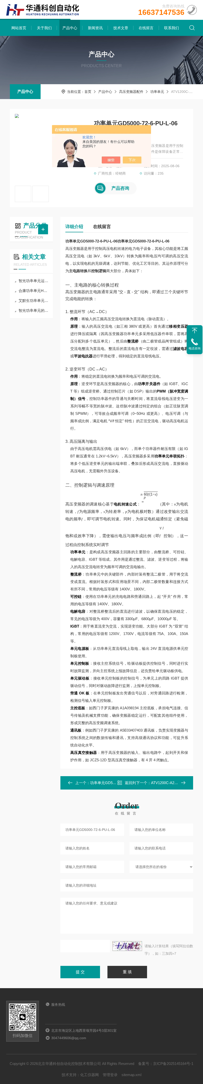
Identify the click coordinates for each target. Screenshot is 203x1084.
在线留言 (146, 28)
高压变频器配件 (131, 92)
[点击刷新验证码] (127, 946)
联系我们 (171, 28)
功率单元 (157, 92)
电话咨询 (195, 348)
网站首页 (18, 28)
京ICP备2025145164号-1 (173, 1063)
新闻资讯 (95, 28)
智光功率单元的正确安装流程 (34, 310)
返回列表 (130, 784)
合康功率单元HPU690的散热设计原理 (34, 291)
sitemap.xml (131, 1075)
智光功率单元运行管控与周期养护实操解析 (34, 281)
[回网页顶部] (194, 331)
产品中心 (69, 28)
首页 (87, 92)
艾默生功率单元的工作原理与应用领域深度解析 (34, 300)
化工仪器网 (89, 1075)
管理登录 (110, 1075)
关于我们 (44, 28)
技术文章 (120, 28)
